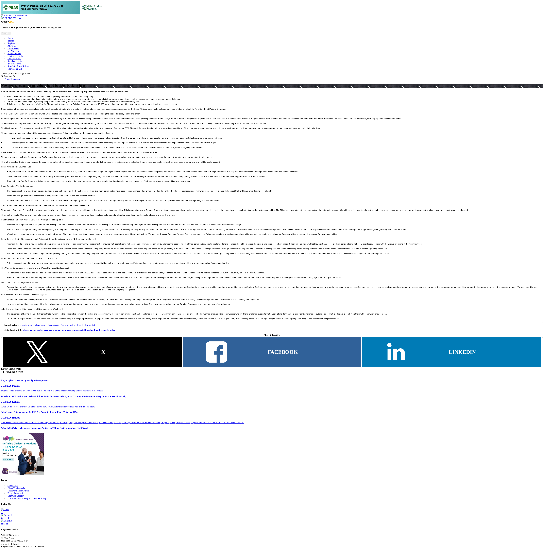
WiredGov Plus (14, 53)
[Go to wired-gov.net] (11, 18)
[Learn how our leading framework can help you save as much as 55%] (52, 13)
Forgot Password (15, 493)
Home (11, 41)
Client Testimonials (16, 488)
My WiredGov (14, 51)
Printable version (12, 79)
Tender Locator (14, 58)
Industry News (14, 63)
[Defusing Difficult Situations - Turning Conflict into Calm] (22, 474)
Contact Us (13, 485)
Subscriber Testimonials (18, 490)
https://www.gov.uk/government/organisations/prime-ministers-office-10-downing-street (59, 325)
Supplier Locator (15, 61)
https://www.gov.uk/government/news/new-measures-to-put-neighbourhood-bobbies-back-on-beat (69, 330)
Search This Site (15, 69)
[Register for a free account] (14, 15)
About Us (12, 46)
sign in (10, 38)
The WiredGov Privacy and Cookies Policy (27, 498)
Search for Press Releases (19, 66)
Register (11, 43)
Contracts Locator (16, 56)
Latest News (13, 48)
